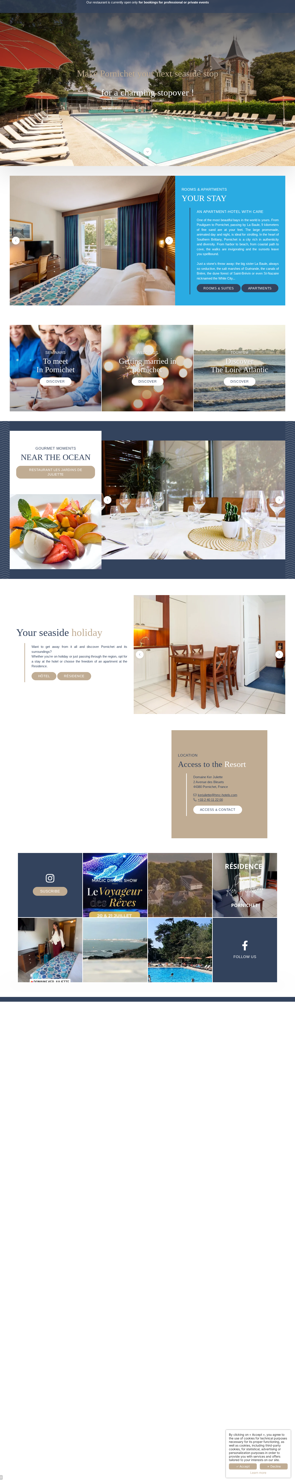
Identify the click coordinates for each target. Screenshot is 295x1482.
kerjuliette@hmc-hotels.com (217, 795)
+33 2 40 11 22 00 (210, 800)
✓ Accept (243, 1466)
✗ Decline (274, 1466)
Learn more (258, 1472)
